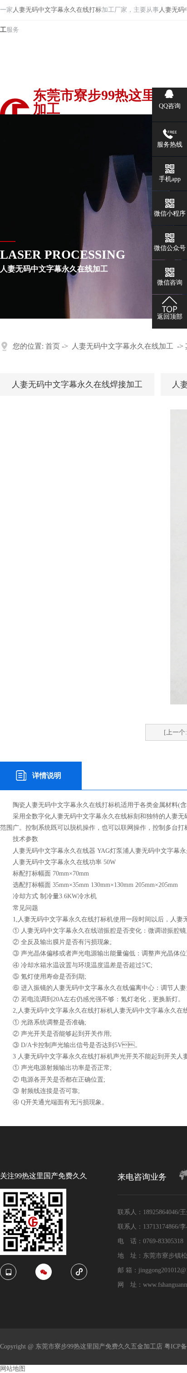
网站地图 (12, 1368)
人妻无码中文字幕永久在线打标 (57, 9)
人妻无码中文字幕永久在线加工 (122, 346)
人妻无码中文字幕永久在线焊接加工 (77, 384)
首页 (52, 346)
